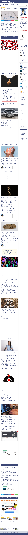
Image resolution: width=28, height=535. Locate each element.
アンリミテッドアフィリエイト (24, 113)
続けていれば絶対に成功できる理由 (24, 136)
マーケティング (22, 119)
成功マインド (22, 126)
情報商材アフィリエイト (23, 100)
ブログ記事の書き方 (3, 7)
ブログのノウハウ (23, 121)
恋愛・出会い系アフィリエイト (23, 105)
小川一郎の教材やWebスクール (10, 2)
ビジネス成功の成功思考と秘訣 (24, 131)
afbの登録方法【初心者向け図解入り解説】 (23, 134)
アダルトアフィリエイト (23, 102)
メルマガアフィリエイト (23, 107)
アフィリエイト (22, 97)
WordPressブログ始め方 (23, 115)
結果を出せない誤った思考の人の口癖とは (24, 139)
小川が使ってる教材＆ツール (23, 110)
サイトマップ (16, 2)
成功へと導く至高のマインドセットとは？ (24, 141)
